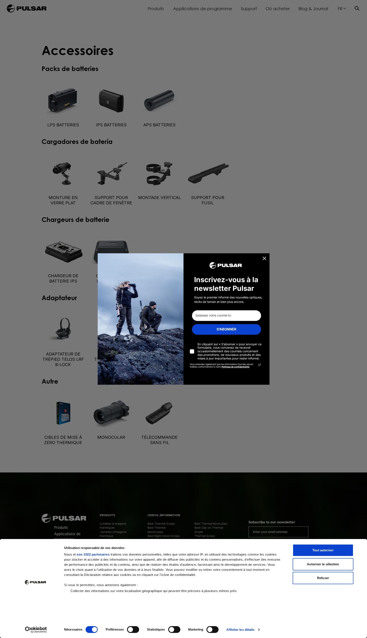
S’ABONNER (226, 329)
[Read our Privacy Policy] (259, 364)
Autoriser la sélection (323, 564)
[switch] (133, 629)
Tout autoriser (322, 550)
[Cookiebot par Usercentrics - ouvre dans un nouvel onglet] (36, 630)
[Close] (264, 258)
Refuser (323, 578)
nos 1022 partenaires (93, 554)
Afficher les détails (240, 629)
